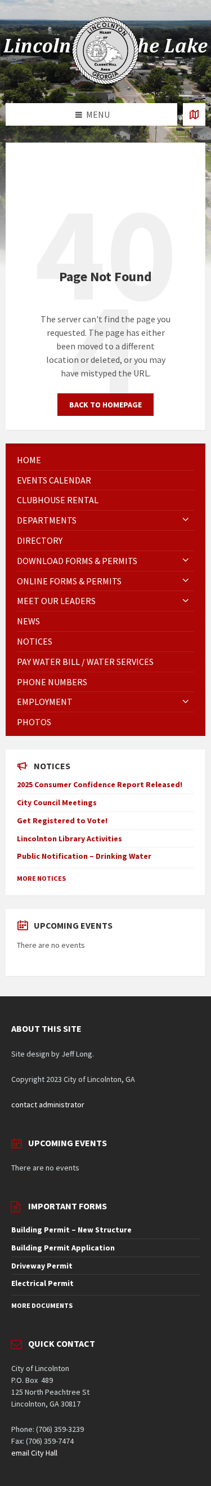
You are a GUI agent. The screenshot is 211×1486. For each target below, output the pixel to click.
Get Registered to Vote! (62, 820)
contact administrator (47, 1104)
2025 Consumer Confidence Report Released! (99, 784)
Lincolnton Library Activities (69, 838)
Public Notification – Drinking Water (84, 856)
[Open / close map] (194, 114)
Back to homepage (105, 405)
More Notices (41, 878)
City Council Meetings (57, 802)
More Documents (42, 1305)
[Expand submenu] (185, 520)
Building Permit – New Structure (71, 1230)
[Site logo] (106, 81)
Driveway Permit (42, 1266)
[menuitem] (105, 460)
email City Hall (34, 1453)
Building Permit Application (63, 1248)
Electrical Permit (42, 1283)
